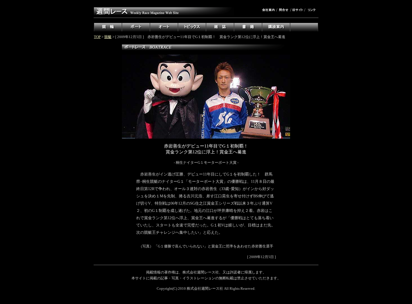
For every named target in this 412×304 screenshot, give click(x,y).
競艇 (108, 37)
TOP (97, 37)
